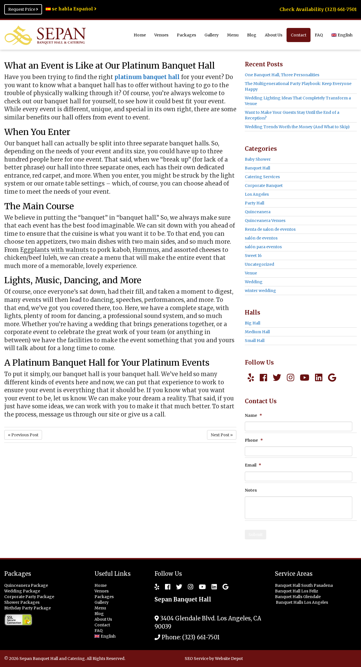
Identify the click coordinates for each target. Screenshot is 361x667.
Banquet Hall (257, 168)
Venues (161, 35)
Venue (251, 273)
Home (140, 35)
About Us (273, 35)
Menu (233, 35)
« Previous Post (23, 434)
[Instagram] (290, 377)
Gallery (211, 35)
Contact (298, 35)
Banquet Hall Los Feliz (297, 591)
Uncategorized (259, 264)
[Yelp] (251, 377)
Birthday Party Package (27, 608)
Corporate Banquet (264, 185)
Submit (255, 534)
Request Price (22, 9)
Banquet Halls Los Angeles (302, 602)
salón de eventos (261, 238)
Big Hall (252, 323)
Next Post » (222, 434)
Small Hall (255, 340)
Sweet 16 (253, 255)
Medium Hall (257, 331)
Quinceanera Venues (265, 220)
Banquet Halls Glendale (298, 596)
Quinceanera (257, 211)
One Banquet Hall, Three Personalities (282, 74)
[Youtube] (304, 377)
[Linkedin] (318, 377)
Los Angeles (257, 194)
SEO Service (196, 658)
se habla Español (72, 9)
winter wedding (260, 290)
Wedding (254, 281)
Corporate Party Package (29, 596)
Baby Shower (258, 159)
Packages (186, 35)
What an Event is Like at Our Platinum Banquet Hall (109, 65)
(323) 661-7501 (201, 637)
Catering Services (262, 176)
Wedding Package (22, 591)
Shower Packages (21, 602)
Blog (251, 35)
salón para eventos (263, 246)
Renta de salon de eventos (270, 229)
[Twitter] (277, 377)
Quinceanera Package (26, 585)
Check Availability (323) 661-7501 (318, 9)
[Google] (332, 377)
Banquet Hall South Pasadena (304, 585)
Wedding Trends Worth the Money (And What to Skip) (297, 126)
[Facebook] (263, 377)
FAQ (319, 35)
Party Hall (254, 203)
